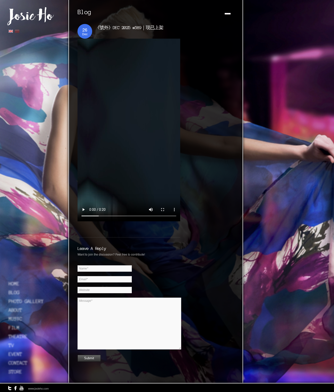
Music (15, 319)
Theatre (18, 336)
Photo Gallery (26, 301)
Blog (14, 292)
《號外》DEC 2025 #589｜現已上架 (129, 27)
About (15, 310)
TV (11, 345)
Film (14, 327)
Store (15, 371)
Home (14, 283)
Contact (18, 363)
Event (15, 354)
